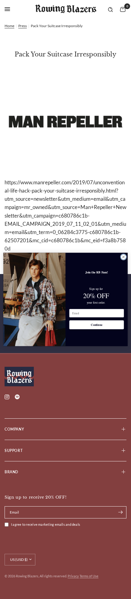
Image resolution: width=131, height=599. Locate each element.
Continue (97, 325)
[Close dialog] (123, 257)
